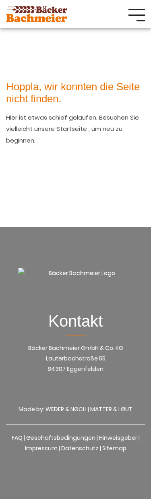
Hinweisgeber (118, 438)
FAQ (17, 438)
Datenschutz (80, 448)
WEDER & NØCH (66, 409)
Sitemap (114, 448)
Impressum (41, 448)
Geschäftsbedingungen (60, 438)
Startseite (72, 128)
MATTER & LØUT (111, 409)
